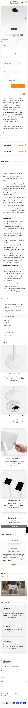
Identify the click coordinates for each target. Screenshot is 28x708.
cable (15, 247)
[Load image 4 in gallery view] (18, 35)
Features (11, 167)
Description (3, 167)
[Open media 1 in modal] (14, 19)
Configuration (6, 76)
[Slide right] (25, 18)
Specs (16, 167)
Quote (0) (26, 530)
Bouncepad (4, 39)
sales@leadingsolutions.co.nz (9, 671)
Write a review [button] (14, 526)
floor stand (7, 205)
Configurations (23, 167)
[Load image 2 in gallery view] (10, 35)
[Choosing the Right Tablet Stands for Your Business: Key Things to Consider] (13, 588)
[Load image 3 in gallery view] (13, 35)
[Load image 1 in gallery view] (6, 35)
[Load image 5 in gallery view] (21, 35)
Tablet (4, 60)
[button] (2, 2)
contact (12, 291)
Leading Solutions (15, 705)
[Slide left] (2, 18)
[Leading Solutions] (6, 663)
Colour (4, 68)
